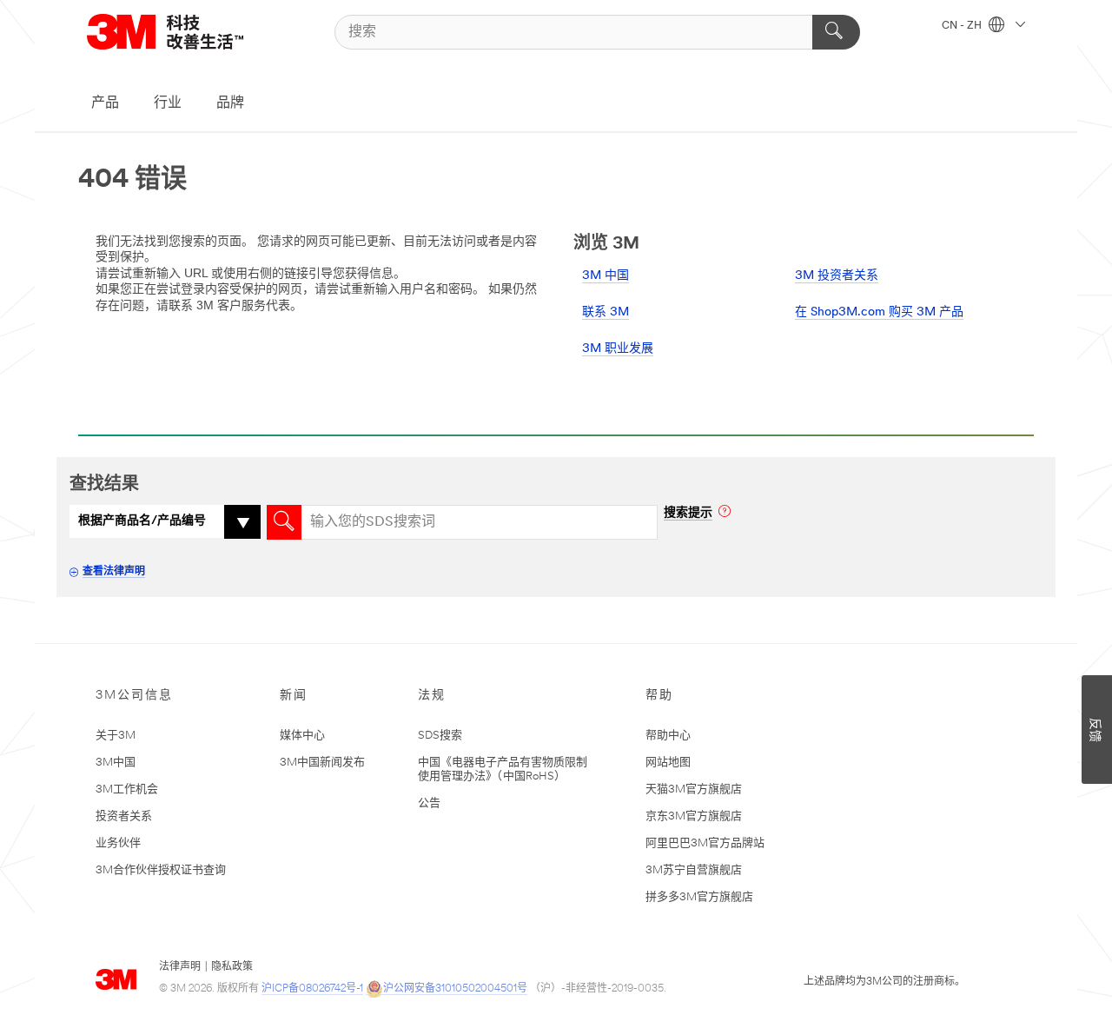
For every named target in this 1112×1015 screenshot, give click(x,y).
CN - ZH (963, 26)
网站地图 (668, 762)
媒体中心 (302, 735)
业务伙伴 (118, 843)
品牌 (230, 103)
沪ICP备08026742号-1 (312, 989)
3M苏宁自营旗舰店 (693, 870)
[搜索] (836, 32)
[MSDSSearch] (284, 522)
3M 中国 (605, 275)
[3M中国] (187, 31)
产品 (105, 103)
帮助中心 (668, 735)
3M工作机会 (127, 789)
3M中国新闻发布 (322, 762)
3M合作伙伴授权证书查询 (161, 870)
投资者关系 (124, 816)
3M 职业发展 (617, 348)
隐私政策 (232, 967)
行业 (168, 103)
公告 (429, 803)
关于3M (116, 735)
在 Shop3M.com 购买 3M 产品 (879, 312)
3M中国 (116, 762)
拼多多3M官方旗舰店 (699, 897)
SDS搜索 (440, 735)
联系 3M (605, 312)
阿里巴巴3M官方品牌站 (704, 843)
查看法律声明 (114, 572)
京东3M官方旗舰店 (693, 816)
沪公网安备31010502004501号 (455, 989)
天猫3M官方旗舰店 (693, 789)
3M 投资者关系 (836, 275)
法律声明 (180, 967)
